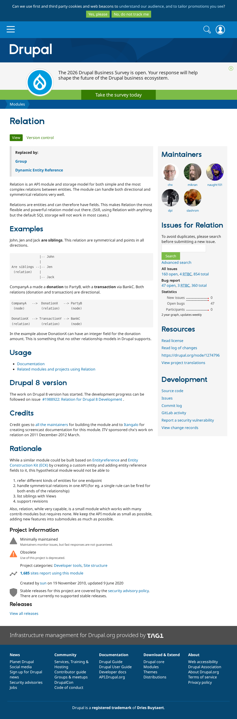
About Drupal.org (203, 671)
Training (78, 661)
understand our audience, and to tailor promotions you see (171, 6)
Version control (40, 137)
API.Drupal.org (112, 677)
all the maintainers (51, 424)
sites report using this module (51, 573)
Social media (21, 666)
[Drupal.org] (72, 50)
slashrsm (193, 210)
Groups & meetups (71, 677)
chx (170, 185)
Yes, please (97, 14)
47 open (169, 285)
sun (43, 583)
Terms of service (202, 677)
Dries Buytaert (150, 707)
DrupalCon (63, 682)
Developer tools (68, 565)
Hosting (61, 666)
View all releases (24, 613)
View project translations (183, 362)
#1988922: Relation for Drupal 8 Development (82, 399)
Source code (172, 390)
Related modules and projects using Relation (56, 369)
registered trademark (111, 707)
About (194, 654)
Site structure (95, 565)
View (17, 137)
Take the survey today (118, 95)
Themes (150, 671)
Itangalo (131, 424)
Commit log (172, 405)
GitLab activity (174, 412)
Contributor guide (70, 671)
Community (65, 654)
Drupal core (153, 661)
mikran (192, 185)
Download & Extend (161, 654)
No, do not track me (131, 14)
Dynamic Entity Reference (39, 170)
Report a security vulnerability (188, 420)
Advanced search (176, 262)
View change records (180, 427)
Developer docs (112, 671)
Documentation (31, 363)
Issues (167, 398)
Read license (172, 340)
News (15, 654)
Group (21, 161)
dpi (170, 210)
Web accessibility (203, 661)
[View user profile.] (170, 179)
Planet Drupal (22, 661)
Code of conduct (68, 687)
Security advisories (26, 682)
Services (61, 661)
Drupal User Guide (115, 666)
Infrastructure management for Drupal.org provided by (78, 635)
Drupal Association (204, 666)
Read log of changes (179, 347)
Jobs (13, 687)
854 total (201, 274)
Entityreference (105, 460)
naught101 (214, 185)
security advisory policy (128, 590)
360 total (199, 285)
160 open (170, 274)
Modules (17, 104)
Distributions (154, 677)
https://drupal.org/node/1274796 (191, 355)
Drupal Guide (110, 661)
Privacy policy (200, 682)
